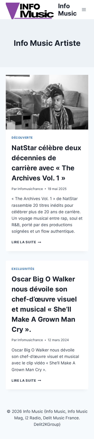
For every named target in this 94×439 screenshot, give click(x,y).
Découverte (22, 137)
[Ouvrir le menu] (83, 9)
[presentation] (47, 102)
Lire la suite (26, 242)
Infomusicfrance (30, 189)
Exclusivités (23, 269)
